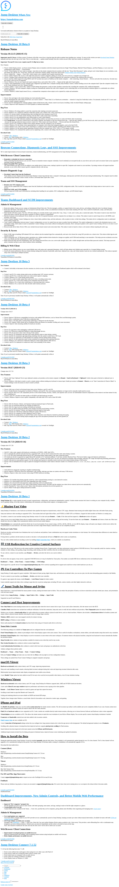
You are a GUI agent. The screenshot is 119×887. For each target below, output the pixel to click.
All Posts (6, 867)
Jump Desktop (15, 14)
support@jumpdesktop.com (33, 139)
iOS (5, 873)
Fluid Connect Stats (6, 720)
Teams (6, 870)
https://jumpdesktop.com (12, 19)
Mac (10, 135)
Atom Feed (19, 37)
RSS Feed (12, 37)
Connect (6, 877)
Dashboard (16, 822)
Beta (5, 878)
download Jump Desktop (107, 57)
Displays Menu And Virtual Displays (75, 72)
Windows (15, 135)
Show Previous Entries (7, 862)
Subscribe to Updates (6, 23)
